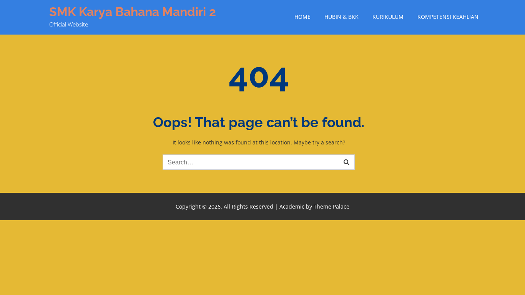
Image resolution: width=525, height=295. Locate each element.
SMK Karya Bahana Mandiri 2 (132, 12)
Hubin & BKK (341, 16)
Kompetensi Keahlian (447, 16)
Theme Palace (331, 206)
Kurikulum (388, 16)
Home (302, 16)
